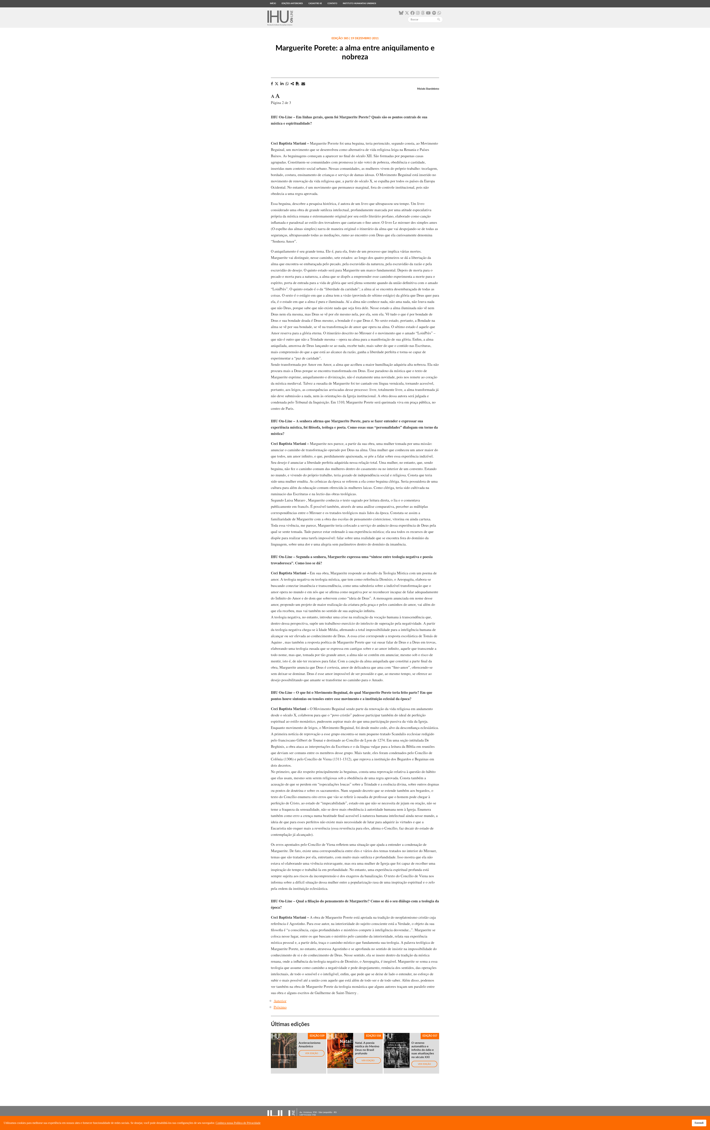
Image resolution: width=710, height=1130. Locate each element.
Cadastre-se (315, 3)
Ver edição (311, 1053)
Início (273, 3)
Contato (332, 3)
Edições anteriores (292, 3)
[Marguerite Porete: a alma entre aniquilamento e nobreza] (292, 83)
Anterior (280, 1000)
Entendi (699, 1122)
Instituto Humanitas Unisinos (359, 3)
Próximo (280, 1007)
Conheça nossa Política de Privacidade (238, 1122)
